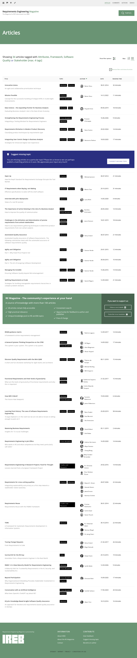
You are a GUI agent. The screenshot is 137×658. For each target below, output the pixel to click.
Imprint (60, 652)
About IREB (61, 636)
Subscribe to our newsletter (116, 314)
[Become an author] (15, 3)
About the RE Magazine (65, 639)
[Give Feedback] (7, 3)
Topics (127, 13)
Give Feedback (88, 636)
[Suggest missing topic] (11, 3)
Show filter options (106, 58)
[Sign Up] (3, 3)
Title (6, 79)
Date (102, 79)
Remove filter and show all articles (122, 69)
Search (132, 3)
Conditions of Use (79, 652)
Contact (60, 643)
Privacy (68, 652)
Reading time (117, 79)
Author (82, 79)
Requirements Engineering (21, 12)
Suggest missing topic (118, 161)
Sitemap (53, 652)
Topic (61, 79)
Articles (107, 3)
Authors (125, 3)
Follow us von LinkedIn (117, 307)
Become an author (89, 643)
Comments (115, 3)
